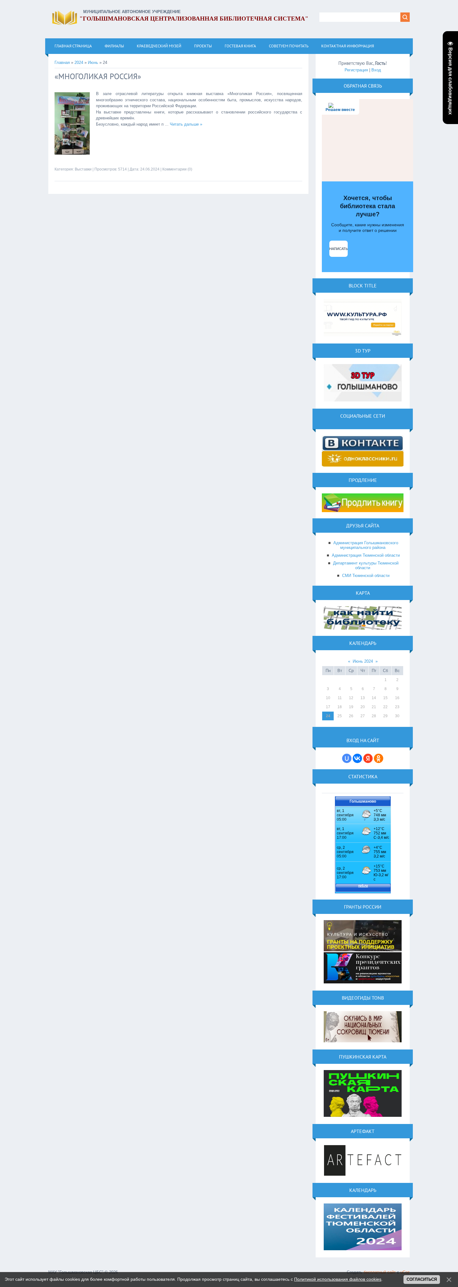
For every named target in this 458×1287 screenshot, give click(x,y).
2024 (78, 62)
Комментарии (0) (177, 169)
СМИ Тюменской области (365, 575)
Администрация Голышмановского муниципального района (365, 545)
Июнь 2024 (363, 661)
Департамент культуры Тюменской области (365, 565)
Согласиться (422, 1279)
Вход (376, 70)
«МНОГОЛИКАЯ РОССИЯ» (98, 76)
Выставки (83, 169)
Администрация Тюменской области (366, 555)
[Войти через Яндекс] (368, 758)
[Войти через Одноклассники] (378, 758)
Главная (62, 62)
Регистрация (356, 70)
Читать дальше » (186, 124)
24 (328, 716)
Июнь (93, 62)
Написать (338, 249)
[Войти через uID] (346, 758)
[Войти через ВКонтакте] (357, 758)
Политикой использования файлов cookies (337, 1279)
